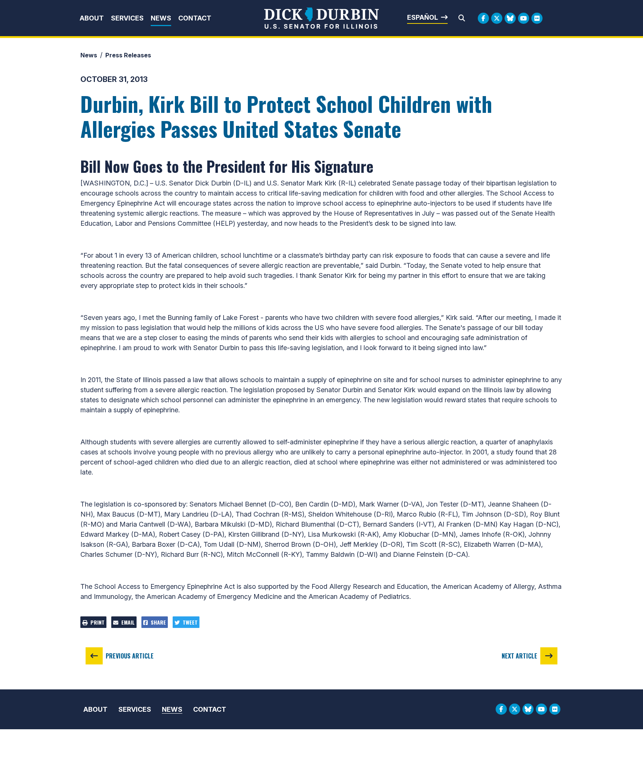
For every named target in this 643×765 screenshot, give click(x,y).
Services (127, 18)
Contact (194, 18)
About (92, 18)
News (161, 18)
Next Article (519, 655)
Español (422, 17)
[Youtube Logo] (523, 18)
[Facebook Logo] (483, 18)
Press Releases (128, 55)
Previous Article (130, 655)
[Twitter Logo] (496, 18)
